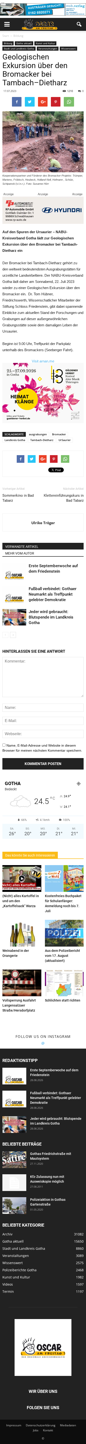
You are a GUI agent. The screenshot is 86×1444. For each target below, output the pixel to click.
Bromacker (59, 434)
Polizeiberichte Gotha (19, 1270)
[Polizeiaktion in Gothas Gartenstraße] (14, 1205)
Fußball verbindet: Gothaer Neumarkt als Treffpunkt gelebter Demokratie (52, 594)
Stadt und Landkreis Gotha (19, 48)
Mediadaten (68, 1425)
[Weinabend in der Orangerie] (21, 933)
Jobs (35, 1430)
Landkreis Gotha (15, 440)
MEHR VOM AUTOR (19, 553)
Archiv (7, 1234)
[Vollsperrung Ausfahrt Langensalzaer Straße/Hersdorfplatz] (21, 983)
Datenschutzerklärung (40, 1425)
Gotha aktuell (24, 43)
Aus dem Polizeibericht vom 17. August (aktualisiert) (62, 956)
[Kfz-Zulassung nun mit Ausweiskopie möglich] (14, 1182)
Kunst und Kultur (45, 43)
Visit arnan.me (43, 361)
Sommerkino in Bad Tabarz (18, 498)
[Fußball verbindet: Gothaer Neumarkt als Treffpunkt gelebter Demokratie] (14, 594)
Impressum (13, 1425)
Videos (7, 1284)
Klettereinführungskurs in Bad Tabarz (64, 498)
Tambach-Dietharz (41, 440)
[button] (79, 24)
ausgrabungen (38, 434)
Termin (8, 1291)
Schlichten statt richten (62, 1000)
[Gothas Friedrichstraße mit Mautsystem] (14, 1159)
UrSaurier (65, 440)
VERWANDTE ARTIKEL (21, 547)
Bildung (8, 43)
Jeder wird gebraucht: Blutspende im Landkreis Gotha (51, 617)
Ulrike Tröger (43, 522)
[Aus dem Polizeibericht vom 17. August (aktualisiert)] (64, 933)
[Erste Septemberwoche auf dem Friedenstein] (14, 571)
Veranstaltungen (47, 48)
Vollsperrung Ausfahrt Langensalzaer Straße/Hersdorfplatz (19, 1005)
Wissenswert (68, 48)
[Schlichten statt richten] (64, 983)
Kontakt (48, 1430)
